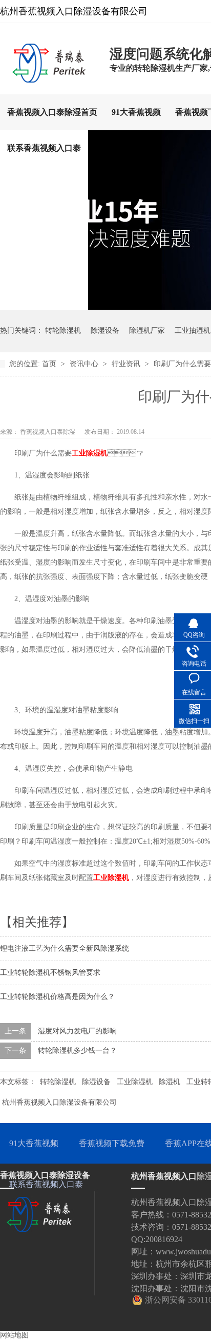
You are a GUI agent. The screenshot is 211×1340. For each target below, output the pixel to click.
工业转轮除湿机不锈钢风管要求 (50, 972)
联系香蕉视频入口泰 (44, 148)
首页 (50, 364)
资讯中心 (85, 364)
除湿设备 (105, 330)
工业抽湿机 (192, 330)
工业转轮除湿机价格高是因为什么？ (57, 997)
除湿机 (169, 1082)
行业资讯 (127, 364)
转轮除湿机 (63, 330)
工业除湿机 (90, 453)
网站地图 (14, 1335)
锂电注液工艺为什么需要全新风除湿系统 (64, 948)
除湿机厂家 (147, 330)
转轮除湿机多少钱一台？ (77, 1050)
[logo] (49, 79)
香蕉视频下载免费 (111, 1143)
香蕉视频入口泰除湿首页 (52, 112)
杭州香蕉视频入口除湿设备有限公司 (59, 1102)
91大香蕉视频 (136, 112)
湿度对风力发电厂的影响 (77, 1031)
